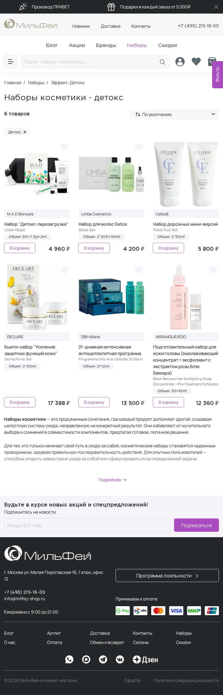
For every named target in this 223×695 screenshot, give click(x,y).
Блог (9, 633)
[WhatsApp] (69, 659)
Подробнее (109, 480)
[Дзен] (145, 659)
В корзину (20, 248)
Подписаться (196, 525)
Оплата (54, 642)
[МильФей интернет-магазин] (30, 23)
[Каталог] (10, 61)
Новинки (81, 26)
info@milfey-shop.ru (24, 599)
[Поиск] (162, 61)
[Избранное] (196, 61)
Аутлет (54, 633)
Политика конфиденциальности (186, 680)
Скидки (183, 642)
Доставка (110, 26)
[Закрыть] (216, 7)
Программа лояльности (164, 575)
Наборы (184, 633)
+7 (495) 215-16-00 (198, 26)
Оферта (132, 680)
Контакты (141, 26)
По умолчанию (157, 114)
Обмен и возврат (107, 642)
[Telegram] (103, 659)
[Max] (86, 659)
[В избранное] (64, 147)
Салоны (141, 642)
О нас (10, 642)
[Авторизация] (180, 61)
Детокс (17, 132)
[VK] (120, 659)
